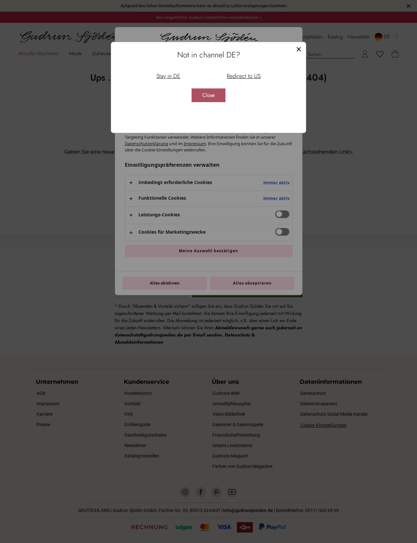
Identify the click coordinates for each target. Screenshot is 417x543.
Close (208, 95)
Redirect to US (244, 76)
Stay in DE (168, 76)
